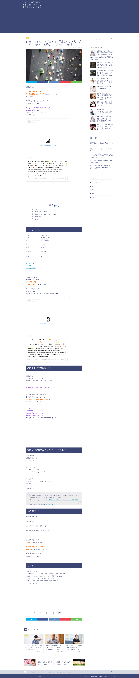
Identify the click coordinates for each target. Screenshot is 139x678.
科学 (93, 193)
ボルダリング (43, 612)
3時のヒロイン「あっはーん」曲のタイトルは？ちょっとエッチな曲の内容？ (104, 111)
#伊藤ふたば (52, 500)
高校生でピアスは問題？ (42, 211)
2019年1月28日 (50, 504)
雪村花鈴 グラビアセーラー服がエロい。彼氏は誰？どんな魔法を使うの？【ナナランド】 (101, 144)
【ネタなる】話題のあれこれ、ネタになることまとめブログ (32, 4)
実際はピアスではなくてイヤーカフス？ (46, 214)
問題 (56, 612)
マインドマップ (96, 186)
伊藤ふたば (51, 612)
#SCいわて (59, 500)
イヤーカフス (30, 612)
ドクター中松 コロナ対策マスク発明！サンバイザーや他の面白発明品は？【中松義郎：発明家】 (101, 167)
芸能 (28, 38)
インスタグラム (31, 268)
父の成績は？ (38, 216)
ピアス (36, 612)
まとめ (37, 219)
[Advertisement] (69, 21)
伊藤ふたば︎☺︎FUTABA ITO (34, 178)
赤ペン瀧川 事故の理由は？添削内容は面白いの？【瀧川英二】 (101, 161)
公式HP (28, 263)
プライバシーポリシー (30, 676)
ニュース (94, 182)
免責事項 (39, 676)
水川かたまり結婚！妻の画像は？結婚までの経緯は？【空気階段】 (104, 103)
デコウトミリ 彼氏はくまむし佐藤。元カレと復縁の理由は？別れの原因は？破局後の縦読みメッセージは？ (101, 155)
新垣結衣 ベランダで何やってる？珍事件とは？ (101, 149)
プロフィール (38, 209)
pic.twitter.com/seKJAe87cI (70, 500)
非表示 (56, 205)
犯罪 (93, 189)
